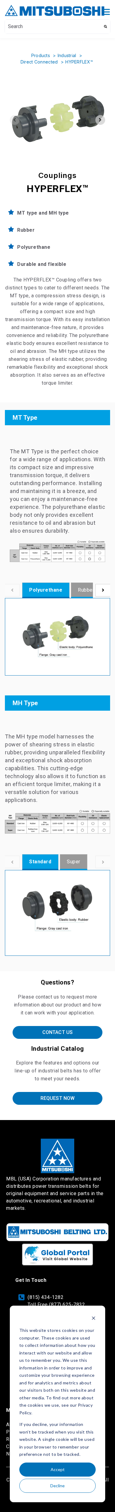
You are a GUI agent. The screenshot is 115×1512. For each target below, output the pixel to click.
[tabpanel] (57, 636)
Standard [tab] (40, 862)
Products (41, 55)
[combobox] (53, 27)
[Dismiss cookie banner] (93, 1319)
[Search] (105, 27)
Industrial (68, 55)
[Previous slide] (15, 120)
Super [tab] (73, 862)
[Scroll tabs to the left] (12, 590)
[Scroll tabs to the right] (102, 590)
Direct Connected (40, 61)
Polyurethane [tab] (45, 590)
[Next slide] (100, 120)
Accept (58, 1469)
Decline (57, 1485)
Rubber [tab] (86, 590)
